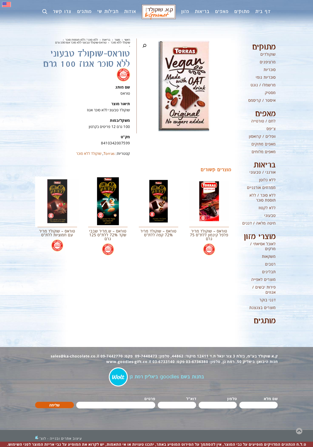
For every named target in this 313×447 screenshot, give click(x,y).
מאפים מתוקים (263, 144)
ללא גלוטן (267, 179)
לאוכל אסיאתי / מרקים (263, 246)
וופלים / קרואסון (262, 136)
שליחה (54, 405)
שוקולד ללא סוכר (89, 153)
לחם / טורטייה (263, 120)
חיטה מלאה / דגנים (259, 223)
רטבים (270, 264)
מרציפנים (268, 61)
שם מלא (271, 399)
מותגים (265, 321)
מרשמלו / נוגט (263, 84)
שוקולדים (268, 54)
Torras (109, 153)
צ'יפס (271, 128)
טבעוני (270, 215)
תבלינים (269, 271)
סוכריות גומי (266, 77)
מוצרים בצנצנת (262, 307)
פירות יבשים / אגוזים (264, 289)
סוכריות (270, 69)
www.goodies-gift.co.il (128, 361)
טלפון (232, 399)
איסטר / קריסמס (262, 100)
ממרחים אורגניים (261, 187)
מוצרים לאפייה (263, 279)
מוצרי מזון (260, 237)
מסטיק (270, 92)
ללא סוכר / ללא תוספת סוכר (263, 198)
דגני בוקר (268, 299)
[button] (144, 46)
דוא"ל (191, 399)
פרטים (149, 399)
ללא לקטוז (267, 207)
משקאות (269, 256)
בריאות (265, 165)
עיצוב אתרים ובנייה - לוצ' (61, 438)
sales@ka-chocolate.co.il (75, 356)
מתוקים (264, 47)
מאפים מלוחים (264, 151)
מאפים (265, 114)
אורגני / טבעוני (263, 172)
